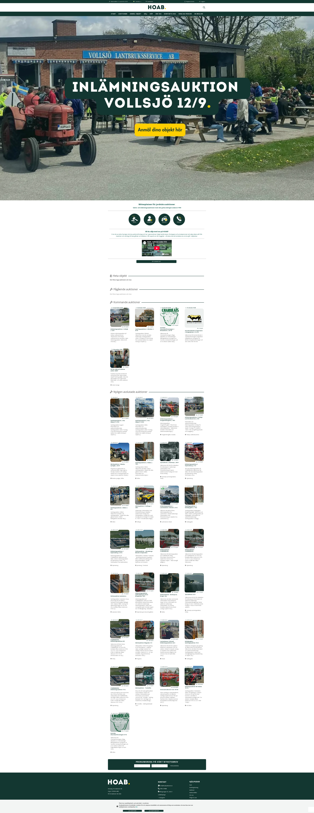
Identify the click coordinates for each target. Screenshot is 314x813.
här (137, 807)
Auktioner (122, 14)
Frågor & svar (193, 797)
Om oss (158, 14)
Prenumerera (174, 766)
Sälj (145, 14)
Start (113, 14)
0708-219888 (163, 788)
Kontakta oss (170, 14)
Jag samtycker (132, 811)
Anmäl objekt (135, 14)
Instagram (162, 797)
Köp (151, 14)
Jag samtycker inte (154, 811)
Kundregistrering (193, 787)
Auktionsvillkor (193, 792)
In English (198, 14)
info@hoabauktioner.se (166, 785)
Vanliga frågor (185, 14)
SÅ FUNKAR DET (156, 261)
